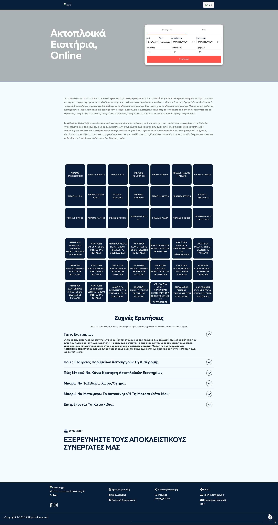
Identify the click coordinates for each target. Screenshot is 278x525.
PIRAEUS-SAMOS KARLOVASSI (202, 218)
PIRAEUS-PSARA (160, 218)
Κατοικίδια (176, 47)
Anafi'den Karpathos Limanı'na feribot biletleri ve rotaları (75, 248)
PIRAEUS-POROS (117, 218)
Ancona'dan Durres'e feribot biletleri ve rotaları (181, 292)
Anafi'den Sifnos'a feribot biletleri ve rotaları (181, 270)
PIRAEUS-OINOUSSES (203, 196)
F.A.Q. (206, 489)
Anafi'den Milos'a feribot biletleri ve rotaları (203, 248)
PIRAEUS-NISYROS (181, 196)
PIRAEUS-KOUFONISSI (139, 174)
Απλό (204, 30)
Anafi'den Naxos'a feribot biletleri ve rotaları (75, 270)
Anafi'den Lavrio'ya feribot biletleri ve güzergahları (181, 248)
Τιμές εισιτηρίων (79, 334)
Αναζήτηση (184, 59)
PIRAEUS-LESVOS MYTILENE (181, 174)
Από (148, 38)
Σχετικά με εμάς (120, 489)
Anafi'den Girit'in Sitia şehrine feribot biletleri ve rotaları (96, 291)
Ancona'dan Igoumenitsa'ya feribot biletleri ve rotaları (203, 292)
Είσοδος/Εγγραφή (167, 489)
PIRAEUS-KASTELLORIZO (75, 174)
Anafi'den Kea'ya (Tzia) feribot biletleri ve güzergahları (118, 248)
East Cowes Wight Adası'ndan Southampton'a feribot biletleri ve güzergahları (160, 293)
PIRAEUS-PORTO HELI (139, 218)
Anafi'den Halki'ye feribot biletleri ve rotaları (139, 292)
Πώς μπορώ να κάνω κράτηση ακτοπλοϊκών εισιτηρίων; (113, 373)
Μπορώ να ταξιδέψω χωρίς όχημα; (95, 383)
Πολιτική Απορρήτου (123, 499)
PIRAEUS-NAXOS (160, 196)
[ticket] (57, 487)
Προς (161, 38)
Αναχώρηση (176, 38)
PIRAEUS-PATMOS (96, 218)
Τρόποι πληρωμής (213, 494)
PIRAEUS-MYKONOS (139, 196)
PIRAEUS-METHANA (118, 196)
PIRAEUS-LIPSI (75, 196)
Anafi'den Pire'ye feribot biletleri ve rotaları (118, 270)
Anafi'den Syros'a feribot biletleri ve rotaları (203, 270)
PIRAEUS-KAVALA (96, 174)
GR (210, 4)
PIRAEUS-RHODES (182, 218)
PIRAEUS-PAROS (75, 218)
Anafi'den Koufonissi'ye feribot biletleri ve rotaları (139, 248)
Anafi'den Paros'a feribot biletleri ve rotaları (96, 270)
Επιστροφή (167, 30)
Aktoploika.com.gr (78, 123)
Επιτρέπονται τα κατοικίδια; (89, 404)
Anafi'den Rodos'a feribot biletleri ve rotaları (139, 270)
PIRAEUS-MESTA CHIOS (96, 196)
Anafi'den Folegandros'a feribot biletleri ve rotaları (118, 292)
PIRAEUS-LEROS (160, 174)
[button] (268, 522)
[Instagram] (56, 505)
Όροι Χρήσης (118, 494)
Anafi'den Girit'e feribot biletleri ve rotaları (160, 248)
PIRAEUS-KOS (118, 174)
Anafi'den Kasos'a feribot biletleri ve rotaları (96, 248)
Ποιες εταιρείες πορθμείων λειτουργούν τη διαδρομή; (111, 362)
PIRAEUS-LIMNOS (203, 174)
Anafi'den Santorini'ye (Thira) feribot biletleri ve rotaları (75, 291)
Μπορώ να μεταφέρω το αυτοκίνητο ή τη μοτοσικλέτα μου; (117, 394)
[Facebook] (52, 505)
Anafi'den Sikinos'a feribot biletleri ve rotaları (160, 270)
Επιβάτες (151, 47)
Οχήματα (201, 47)
